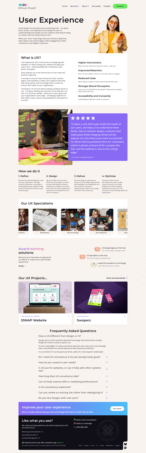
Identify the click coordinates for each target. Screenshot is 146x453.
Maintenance (109, 445)
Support (118, 445)
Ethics (80, 445)
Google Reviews (87, 157)
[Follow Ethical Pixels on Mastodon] (125, 448)
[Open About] (88, 6)
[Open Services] (78, 6)
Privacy (102, 445)
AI (97, 445)
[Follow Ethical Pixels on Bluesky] (125, 444)
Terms (92, 445)
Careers (86, 445)
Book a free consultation (86, 420)
